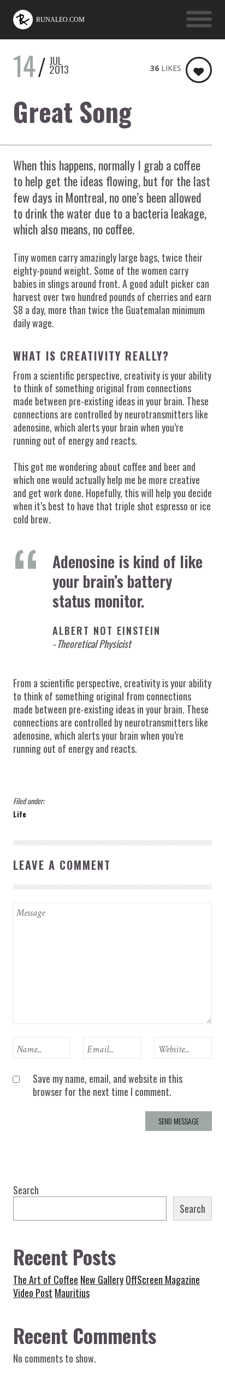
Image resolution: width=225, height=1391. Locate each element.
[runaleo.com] (49, 19)
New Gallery (101, 1279)
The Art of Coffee (45, 1279)
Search (26, 1190)
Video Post (32, 1292)
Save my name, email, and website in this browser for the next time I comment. (107, 1085)
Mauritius (72, 1292)
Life (19, 814)
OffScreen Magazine (163, 1279)
